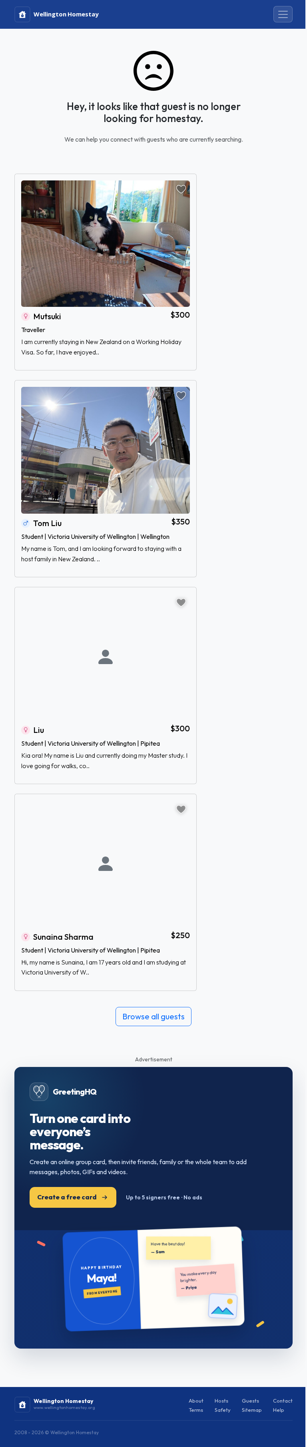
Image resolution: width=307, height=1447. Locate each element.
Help (278, 1410)
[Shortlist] (181, 189)
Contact (283, 1400)
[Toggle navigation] (283, 14)
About (196, 1400)
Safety (223, 1410)
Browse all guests (153, 1016)
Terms (196, 1410)
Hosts (221, 1400)
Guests (250, 1400)
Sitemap (252, 1410)
